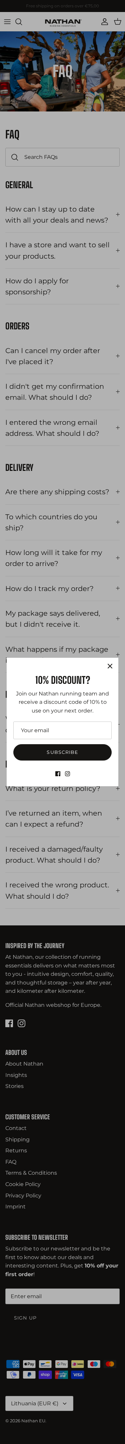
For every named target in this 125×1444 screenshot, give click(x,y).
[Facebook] (57, 773)
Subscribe (62, 752)
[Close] (110, 666)
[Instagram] (67, 773)
